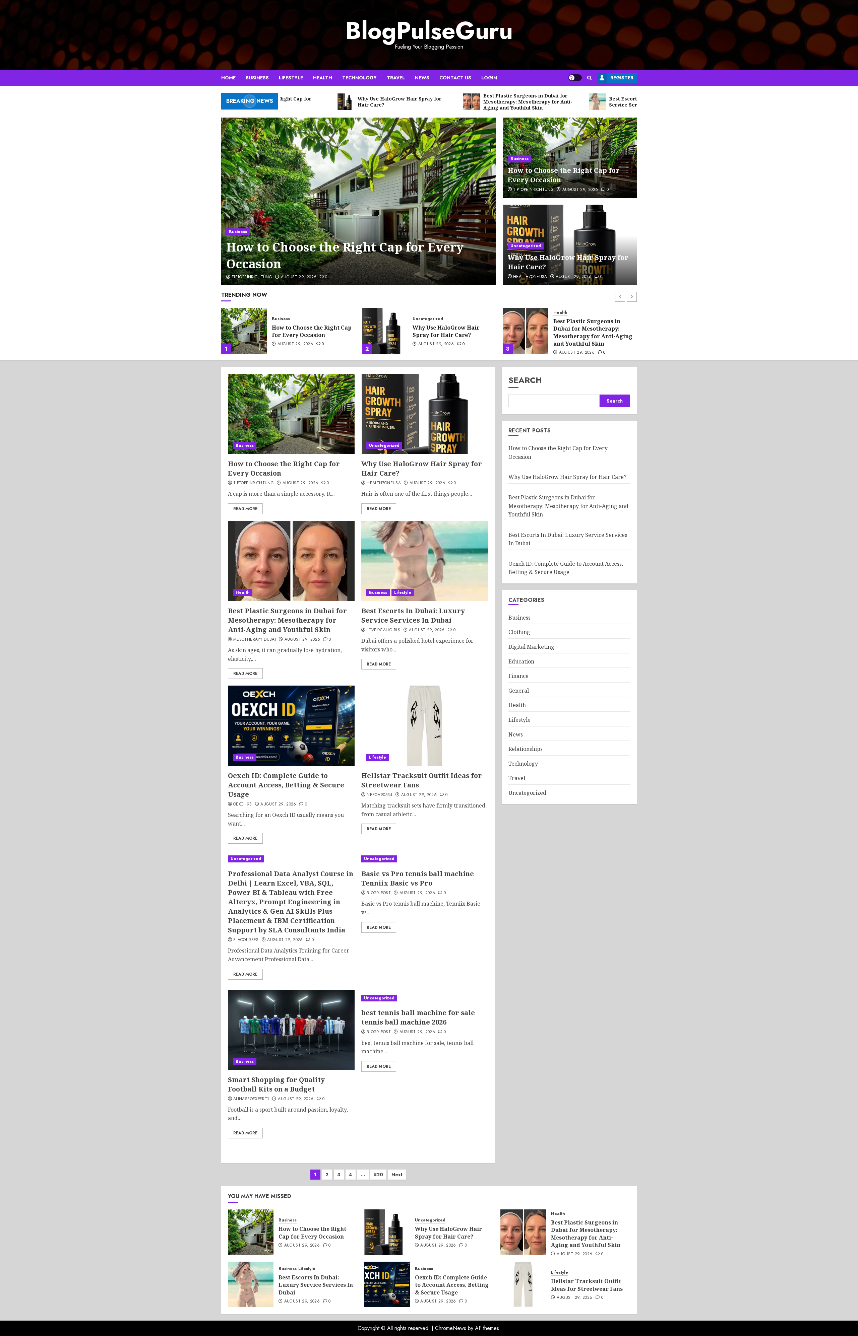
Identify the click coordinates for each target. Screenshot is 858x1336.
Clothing (519, 632)
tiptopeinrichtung (252, 277)
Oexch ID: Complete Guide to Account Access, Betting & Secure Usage (286, 785)
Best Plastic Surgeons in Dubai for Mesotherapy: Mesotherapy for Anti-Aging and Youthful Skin (452, 332)
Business (257, 77)
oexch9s (242, 804)
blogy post (379, 893)
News (422, 77)
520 (378, 1174)
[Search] (589, 77)
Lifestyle (291, 77)
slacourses (246, 940)
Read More (245, 509)
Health (322, 77)
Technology (359, 77)
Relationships (525, 749)
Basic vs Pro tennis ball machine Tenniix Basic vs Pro (417, 878)
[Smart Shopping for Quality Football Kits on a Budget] (291, 1030)
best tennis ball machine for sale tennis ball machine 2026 (418, 1017)
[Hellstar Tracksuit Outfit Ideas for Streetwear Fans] (424, 726)
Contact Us (455, 77)
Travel (396, 77)
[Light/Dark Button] (575, 77)
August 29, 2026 (298, 277)
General (518, 690)
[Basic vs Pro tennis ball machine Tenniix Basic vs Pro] (424, 859)
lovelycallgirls (383, 630)
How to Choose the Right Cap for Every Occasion (345, 255)
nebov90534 (379, 795)
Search (525, 380)
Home (228, 77)
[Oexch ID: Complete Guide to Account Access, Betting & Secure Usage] (291, 726)
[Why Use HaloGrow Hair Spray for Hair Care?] (244, 331)
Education (521, 661)
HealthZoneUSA (530, 277)
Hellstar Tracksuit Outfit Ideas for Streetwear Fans (587, 1284)
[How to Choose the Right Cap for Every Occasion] (358, 201)
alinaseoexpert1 (251, 1099)
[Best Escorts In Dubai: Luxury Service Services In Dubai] (525, 331)
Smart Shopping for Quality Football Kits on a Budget (276, 1084)
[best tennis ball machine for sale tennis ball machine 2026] (424, 998)
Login (489, 77)
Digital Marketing (531, 646)
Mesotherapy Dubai (254, 639)
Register (621, 77)
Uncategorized (525, 246)
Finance (518, 676)
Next (397, 1174)
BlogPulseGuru (429, 30)
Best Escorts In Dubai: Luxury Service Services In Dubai (594, 331)
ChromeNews (450, 1328)
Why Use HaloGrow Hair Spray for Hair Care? (305, 331)
